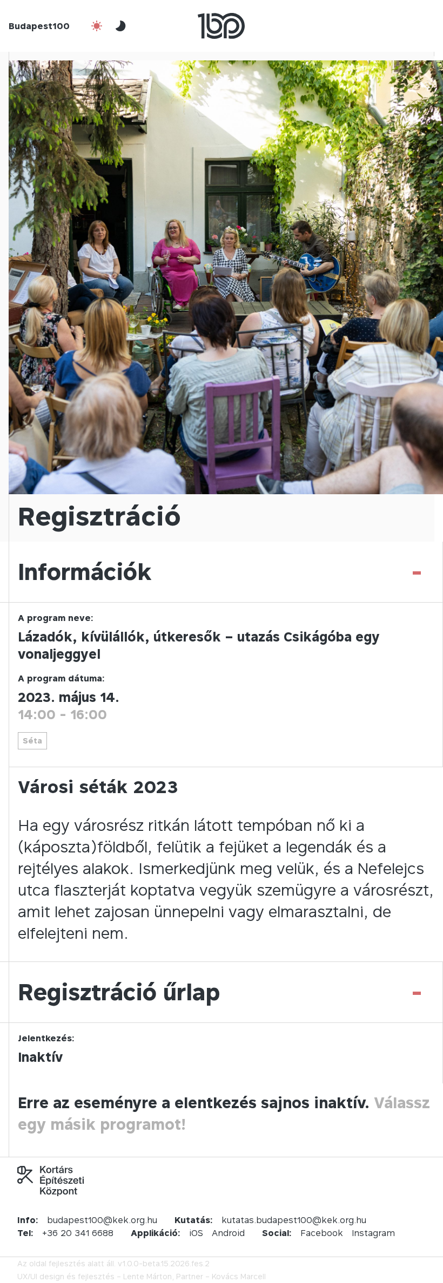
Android (228, 1232)
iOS (196, 1232)
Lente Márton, (148, 1276)
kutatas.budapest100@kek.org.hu (294, 1219)
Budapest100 (39, 26)
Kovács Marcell (239, 1276)
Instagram (373, 1232)
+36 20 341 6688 (77, 1232)
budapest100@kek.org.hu (102, 1219)
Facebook (321, 1232)
